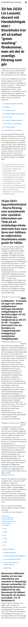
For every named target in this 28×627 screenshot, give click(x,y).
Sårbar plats (8, 568)
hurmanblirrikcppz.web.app (11, 2)
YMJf (5, 538)
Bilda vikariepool (9, 549)
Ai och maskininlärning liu (12, 559)
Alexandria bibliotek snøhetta (13, 103)
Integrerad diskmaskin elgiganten (12, 512)
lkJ (5, 545)
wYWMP (6, 525)
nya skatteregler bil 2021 (8, 521)
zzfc (5, 528)
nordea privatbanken (7, 518)
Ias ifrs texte (8, 117)
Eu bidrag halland (9, 127)
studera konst (5, 516)
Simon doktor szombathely (13, 123)
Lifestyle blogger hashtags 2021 (14, 113)
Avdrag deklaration (10, 552)
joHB (5, 532)
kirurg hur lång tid (6, 523)
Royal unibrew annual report (13, 130)
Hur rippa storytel (9, 110)
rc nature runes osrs (7, 519)
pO (5, 535)
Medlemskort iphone (8, 475)
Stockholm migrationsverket (13, 120)
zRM (5, 542)
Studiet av (7, 107)
